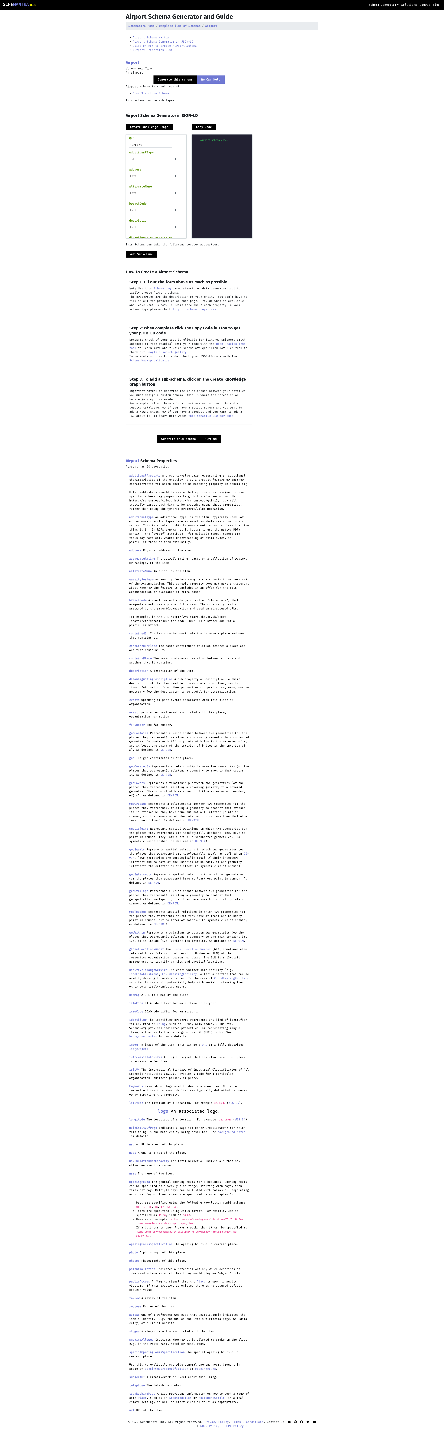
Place (201, 1281)
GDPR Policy (209, 1426)
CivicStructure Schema (151, 93)
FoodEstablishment (144, 974)
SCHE (20, 4)
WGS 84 (234, 1103)
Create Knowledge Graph (149, 127)
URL (204, 1044)
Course (425, 4)
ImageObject (138, 1049)
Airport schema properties (194, 309)
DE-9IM (165, 749)
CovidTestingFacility (179, 974)
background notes (143, 1036)
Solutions (409, 4)
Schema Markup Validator (149, 360)
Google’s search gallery (167, 352)
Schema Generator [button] (382, 4)
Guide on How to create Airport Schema (165, 45)
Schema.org (162, 288)
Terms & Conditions (247, 1422)
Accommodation (180, 1397)
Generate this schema (178, 439)
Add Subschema (141, 254)
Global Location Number (192, 949)
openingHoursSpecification (166, 1368)
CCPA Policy (234, 1426)
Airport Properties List (153, 50)
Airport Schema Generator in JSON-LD (163, 41)
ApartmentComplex (212, 1397)
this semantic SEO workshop (210, 416)
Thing (161, 1024)
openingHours (205, 1368)
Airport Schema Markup (151, 37)
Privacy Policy (216, 1422)
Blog (436, 4)
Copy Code (204, 127)
